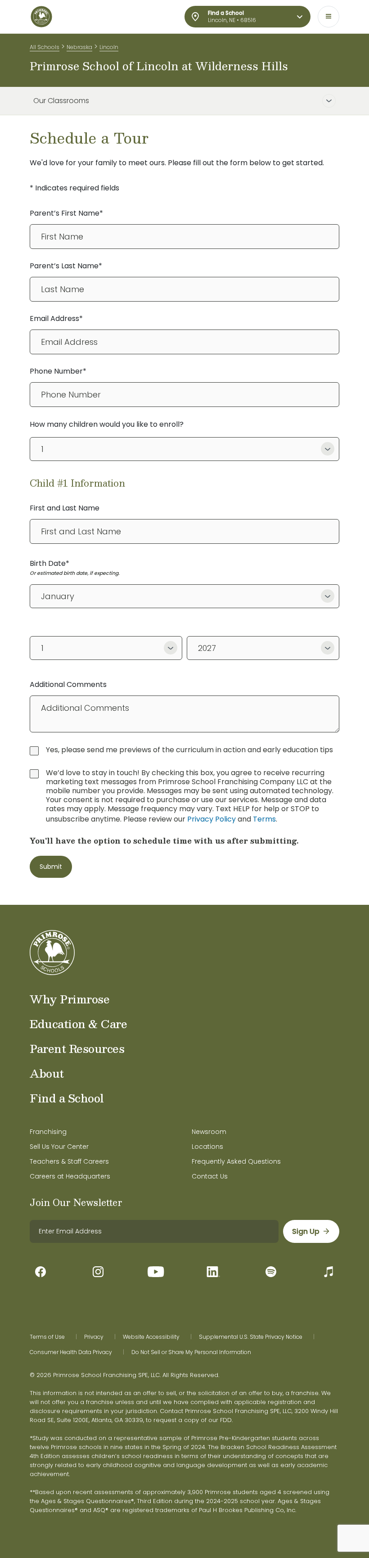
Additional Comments (68, 684)
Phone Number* (58, 371)
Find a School (67, 1098)
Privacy (94, 1337)
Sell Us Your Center (59, 1146)
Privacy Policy (211, 819)
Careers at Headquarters (70, 1176)
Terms (264, 819)
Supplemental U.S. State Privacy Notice (250, 1337)
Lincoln (108, 47)
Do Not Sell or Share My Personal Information (191, 1352)
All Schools (44, 47)
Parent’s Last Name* (66, 266)
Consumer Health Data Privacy (71, 1352)
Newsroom (209, 1131)
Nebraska (79, 47)
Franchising (48, 1131)
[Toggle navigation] (328, 16)
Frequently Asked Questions (236, 1161)
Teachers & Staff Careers (69, 1161)
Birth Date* (49, 563)
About (47, 1073)
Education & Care (78, 1024)
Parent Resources (77, 1048)
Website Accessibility (151, 1337)
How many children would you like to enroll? (107, 424)
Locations (207, 1146)
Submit (51, 866)
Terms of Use (47, 1337)
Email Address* (56, 318)
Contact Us (210, 1176)
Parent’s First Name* (66, 213)
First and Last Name (64, 508)
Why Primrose (69, 999)
